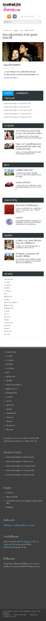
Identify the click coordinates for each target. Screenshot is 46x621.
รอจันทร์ (19, 218)
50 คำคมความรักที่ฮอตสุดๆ (27, 205)
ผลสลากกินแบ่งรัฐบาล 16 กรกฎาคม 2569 (18, 110)
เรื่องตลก (7, 328)
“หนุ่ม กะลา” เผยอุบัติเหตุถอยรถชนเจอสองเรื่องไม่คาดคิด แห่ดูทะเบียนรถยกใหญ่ (28, 146)
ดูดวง (5, 294)
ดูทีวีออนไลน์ (8, 297)
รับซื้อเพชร (8, 525)
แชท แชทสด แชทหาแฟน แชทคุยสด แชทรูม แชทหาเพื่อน (24, 502)
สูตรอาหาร (7, 317)
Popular (9, 98)
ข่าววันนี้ (6, 282)
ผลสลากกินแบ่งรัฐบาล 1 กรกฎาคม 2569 (17, 114)
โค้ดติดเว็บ (10, 507)
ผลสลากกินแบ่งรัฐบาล (11, 302)
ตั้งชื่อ (6, 563)
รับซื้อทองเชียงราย (21, 525)
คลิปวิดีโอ (7, 288)
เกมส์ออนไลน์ (8, 323)
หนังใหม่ (6, 320)
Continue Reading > (11, 78)
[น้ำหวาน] (11, 11)
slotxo (32, 525)
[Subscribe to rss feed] (9, 16)
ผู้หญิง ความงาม (9, 305)
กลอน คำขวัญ (8, 279)
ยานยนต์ (6, 311)
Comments (22, 93)
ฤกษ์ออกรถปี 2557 (23, 182)
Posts (8, 93)
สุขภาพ (6, 314)
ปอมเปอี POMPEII (12, 65)
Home (16, 30)
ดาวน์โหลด (7, 291)
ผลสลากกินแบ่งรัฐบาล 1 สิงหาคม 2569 (17, 107)
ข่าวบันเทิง (7, 285)
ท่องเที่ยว (6, 299)
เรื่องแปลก (7, 334)
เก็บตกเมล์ (7, 325)
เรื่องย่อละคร (8, 331)
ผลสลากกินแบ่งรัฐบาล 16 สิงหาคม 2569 (17, 103)
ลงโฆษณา (9, 493)
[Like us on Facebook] (14, 16)
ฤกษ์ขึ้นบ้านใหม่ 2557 (24, 170)
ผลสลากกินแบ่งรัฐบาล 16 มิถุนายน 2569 (17, 117)
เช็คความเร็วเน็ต (12, 497)
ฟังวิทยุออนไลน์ (9, 308)
